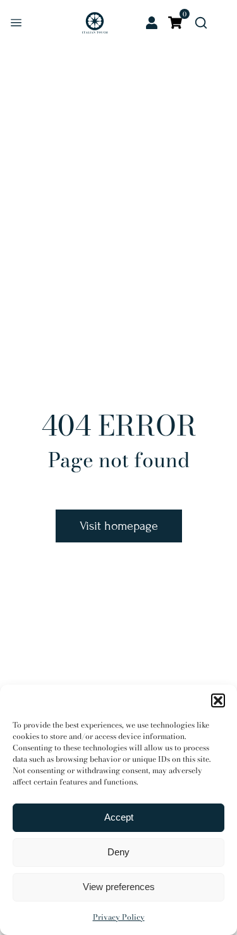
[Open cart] (175, 22)
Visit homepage (119, 525)
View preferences (119, 886)
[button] (218, 700)
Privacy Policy (119, 917)
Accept (118, 817)
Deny (118, 851)
